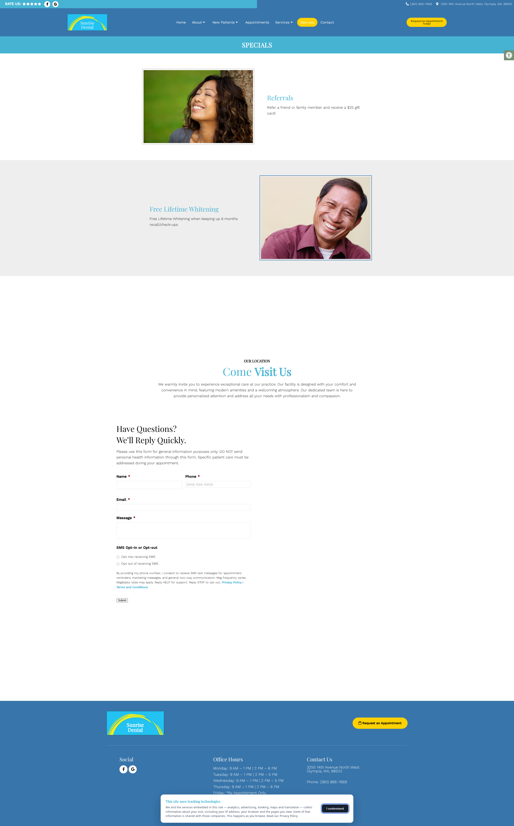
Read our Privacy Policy (282, 816)
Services (282, 22)
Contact (327, 22)
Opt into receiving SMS (138, 557)
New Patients (223, 22)
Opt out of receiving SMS (139, 563)
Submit (122, 600)
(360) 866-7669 (421, 4)
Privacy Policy (232, 582)
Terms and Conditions (132, 587)
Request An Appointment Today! (427, 22)
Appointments (257, 22)
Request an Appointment (381, 723)
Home (181, 22)
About (197, 22)
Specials (307, 22)
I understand (335, 808)
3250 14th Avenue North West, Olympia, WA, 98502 (476, 4)
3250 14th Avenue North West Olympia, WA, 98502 (333, 769)
